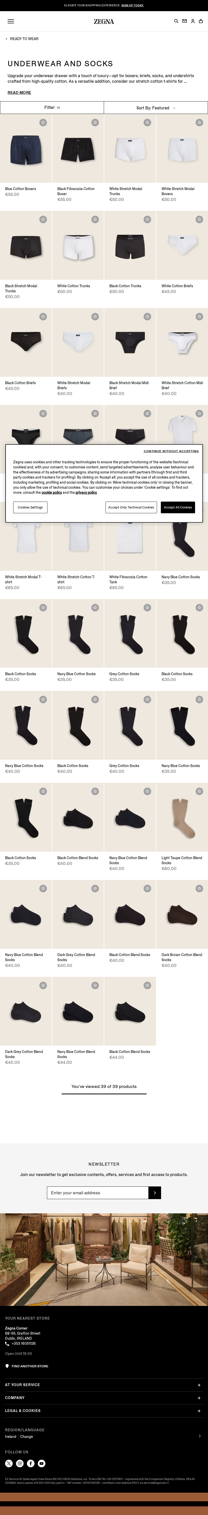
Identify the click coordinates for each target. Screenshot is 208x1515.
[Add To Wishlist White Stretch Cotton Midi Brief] (199, 316)
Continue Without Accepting (171, 451)
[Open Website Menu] (11, 21)
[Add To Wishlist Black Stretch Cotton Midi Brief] (43, 413)
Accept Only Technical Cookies (131, 507)
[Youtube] (41, 1463)
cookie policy (52, 492)
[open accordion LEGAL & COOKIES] (199, 1411)
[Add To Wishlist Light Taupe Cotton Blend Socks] (199, 791)
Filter (50, 107)
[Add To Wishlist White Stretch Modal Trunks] (147, 122)
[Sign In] (193, 21)
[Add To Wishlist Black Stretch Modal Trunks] (43, 219)
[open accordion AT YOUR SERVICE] (199, 1385)
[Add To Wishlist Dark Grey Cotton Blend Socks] (95, 888)
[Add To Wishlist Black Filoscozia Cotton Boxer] (95, 122)
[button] (176, 21)
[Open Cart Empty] (201, 21)
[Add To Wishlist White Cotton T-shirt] (199, 413)
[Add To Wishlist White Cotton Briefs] (199, 219)
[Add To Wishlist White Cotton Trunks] (95, 219)
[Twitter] (9, 1463)
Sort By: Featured (153, 108)
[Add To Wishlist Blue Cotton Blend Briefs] (95, 413)
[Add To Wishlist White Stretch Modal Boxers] (199, 122)
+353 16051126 (24, 1343)
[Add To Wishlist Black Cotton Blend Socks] (95, 791)
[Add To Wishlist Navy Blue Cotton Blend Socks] (147, 791)
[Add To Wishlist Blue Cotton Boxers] (43, 122)
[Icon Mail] (184, 21)
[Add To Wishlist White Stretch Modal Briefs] (95, 316)
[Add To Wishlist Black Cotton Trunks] (147, 219)
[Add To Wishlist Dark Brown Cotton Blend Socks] (199, 888)
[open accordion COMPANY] (199, 1398)
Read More (19, 92)
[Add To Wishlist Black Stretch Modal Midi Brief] (147, 316)
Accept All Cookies (178, 507)
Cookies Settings (30, 507)
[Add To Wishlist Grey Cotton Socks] (147, 607)
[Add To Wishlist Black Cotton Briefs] (43, 316)
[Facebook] (30, 1463)
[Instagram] (20, 1463)
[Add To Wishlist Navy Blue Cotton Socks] (95, 607)
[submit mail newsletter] (154, 1192)
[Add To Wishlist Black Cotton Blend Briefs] (147, 413)
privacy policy (86, 492)
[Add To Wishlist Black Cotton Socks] (43, 607)
